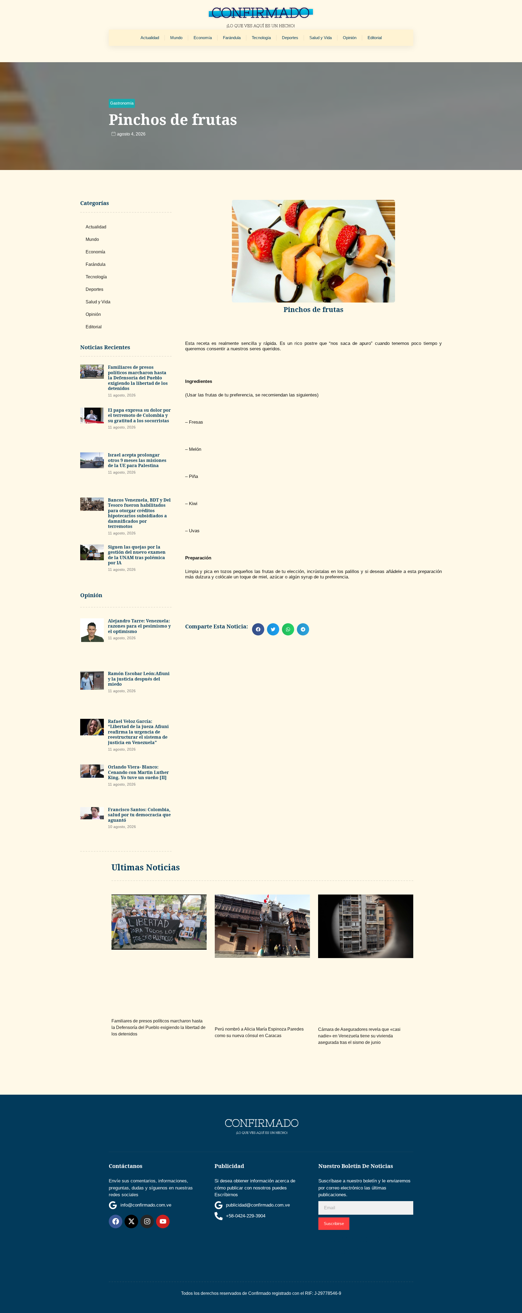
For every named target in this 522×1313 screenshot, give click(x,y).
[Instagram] (147, 1221)
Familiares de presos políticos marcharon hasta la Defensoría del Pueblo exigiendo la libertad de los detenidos (138, 377)
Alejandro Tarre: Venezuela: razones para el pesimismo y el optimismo (139, 626)
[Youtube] (163, 1221)
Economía (203, 37)
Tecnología (261, 37)
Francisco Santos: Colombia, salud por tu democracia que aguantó (139, 815)
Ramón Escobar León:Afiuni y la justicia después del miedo (139, 678)
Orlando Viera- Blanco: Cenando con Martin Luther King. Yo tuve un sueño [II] (138, 772)
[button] (122, 103)
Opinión (349, 37)
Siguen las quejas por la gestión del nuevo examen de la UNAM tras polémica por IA (137, 555)
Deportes (290, 37)
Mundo (176, 37)
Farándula (232, 37)
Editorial (375, 37)
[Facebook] (115, 1221)
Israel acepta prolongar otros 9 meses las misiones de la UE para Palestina (137, 460)
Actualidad (150, 37)
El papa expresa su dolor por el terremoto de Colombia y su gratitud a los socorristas (139, 415)
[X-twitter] (131, 1221)
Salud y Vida (320, 37)
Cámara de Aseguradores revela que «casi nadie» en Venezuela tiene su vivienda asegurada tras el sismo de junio (359, 1036)
